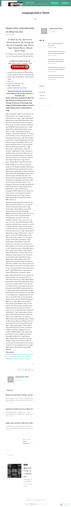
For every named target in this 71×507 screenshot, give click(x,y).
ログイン (65, 3)
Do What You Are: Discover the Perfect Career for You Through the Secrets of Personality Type (19, 93)
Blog (35, 19)
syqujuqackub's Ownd (35, 12)
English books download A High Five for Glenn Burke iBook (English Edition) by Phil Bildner (33, 423)
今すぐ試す (55, 3)
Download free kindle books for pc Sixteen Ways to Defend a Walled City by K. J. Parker (31, 409)
